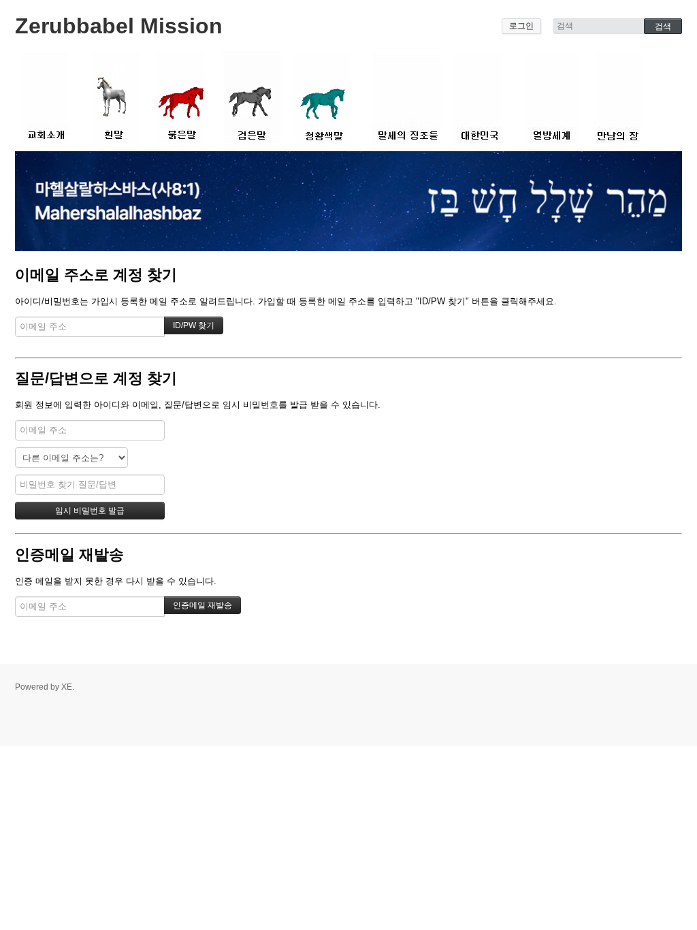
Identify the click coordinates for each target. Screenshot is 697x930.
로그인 (521, 26)
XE (66, 687)
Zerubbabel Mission (119, 26)
